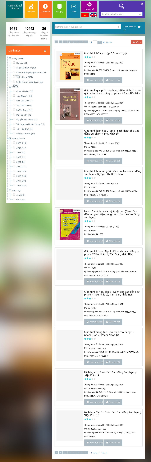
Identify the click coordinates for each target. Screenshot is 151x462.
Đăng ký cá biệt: (117, 70)
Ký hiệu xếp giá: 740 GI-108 (96, 150)
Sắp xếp (136, 42)
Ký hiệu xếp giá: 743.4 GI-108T (98, 110)
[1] (65, 42)
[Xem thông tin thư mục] (69, 66)
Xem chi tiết (114, 80)
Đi (100, 42)
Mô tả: (87, 66)
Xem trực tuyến (96, 80)
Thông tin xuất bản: (93, 62)
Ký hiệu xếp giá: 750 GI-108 (96, 70)
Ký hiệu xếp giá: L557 (93, 234)
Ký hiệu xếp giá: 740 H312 (96, 392)
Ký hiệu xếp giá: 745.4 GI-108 (97, 352)
